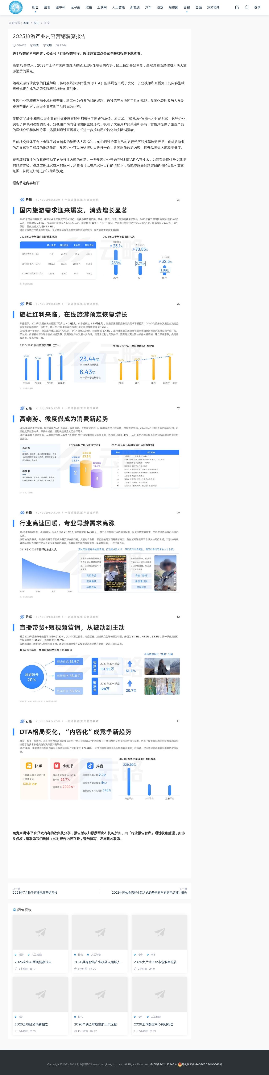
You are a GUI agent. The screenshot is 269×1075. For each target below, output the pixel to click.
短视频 (173, 7)
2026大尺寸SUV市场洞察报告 (155, 962)
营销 (187, 7)
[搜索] (247, 7)
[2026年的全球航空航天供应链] (99, 994)
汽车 (148, 7)
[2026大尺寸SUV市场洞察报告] (159, 932)
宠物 (89, 7)
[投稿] (237, 7)
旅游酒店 (213, 7)
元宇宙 (75, 7)
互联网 (102, 7)
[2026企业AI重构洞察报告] (40, 932)
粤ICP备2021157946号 (163, 1064)
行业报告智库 (15, 7)
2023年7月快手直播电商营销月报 (35, 892)
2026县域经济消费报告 (31, 1024)
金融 (198, 7)
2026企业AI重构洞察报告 (33, 962)
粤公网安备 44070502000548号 (202, 1064)
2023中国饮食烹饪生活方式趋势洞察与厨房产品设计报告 (149, 892)
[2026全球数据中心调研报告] (159, 994)
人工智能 (118, 7)
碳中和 (60, 7)
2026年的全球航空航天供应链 (95, 1024)
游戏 (160, 7)
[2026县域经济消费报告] (40, 994)
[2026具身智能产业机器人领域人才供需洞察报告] (99, 932)
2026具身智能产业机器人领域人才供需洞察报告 (98, 962)
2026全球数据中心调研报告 (154, 1024)
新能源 (135, 7)
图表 (47, 7)
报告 (35, 7)
